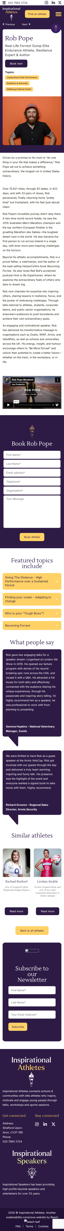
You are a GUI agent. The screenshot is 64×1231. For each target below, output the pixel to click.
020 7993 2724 (12, 1141)
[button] (58, 14)
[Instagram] (37, 1124)
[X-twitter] (53, 1124)
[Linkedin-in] (45, 1124)
